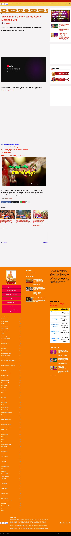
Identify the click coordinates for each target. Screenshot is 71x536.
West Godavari (11, 493)
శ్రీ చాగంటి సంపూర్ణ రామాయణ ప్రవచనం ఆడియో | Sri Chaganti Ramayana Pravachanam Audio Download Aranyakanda (23, 222)
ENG (20, 10)
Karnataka (11, 387)
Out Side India (11, 422)
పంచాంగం (33, 10)
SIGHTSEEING (11, 451)
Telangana (11, 481)
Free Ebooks (11, 367)
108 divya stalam (11, 321)
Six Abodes (11, 461)
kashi (11, 510)
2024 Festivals (11, 328)
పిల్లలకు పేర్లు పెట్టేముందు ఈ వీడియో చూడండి (14, 149)
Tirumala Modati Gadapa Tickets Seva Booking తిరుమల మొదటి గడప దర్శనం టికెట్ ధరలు (39, 299)
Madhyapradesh (11, 404)
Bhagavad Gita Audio (11, 353)
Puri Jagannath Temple (11, 444)
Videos (11, 486)
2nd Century (11, 336)
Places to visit (11, 429)
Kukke (11, 395)
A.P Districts (11, 340)
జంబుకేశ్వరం (55, 319)
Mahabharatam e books (11, 412)
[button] (66, 4)
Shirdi (11, 454)
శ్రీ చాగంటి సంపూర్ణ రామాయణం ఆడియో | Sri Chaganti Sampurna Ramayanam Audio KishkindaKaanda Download (7, 222)
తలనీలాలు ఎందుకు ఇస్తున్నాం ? (10, 146)
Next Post (45, 242)
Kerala (11, 392)
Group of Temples (11, 375)
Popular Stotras (11, 434)
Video (10, 198)
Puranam (11, 441)
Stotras (43, 4)
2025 (11, 333)
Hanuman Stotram (11, 380)
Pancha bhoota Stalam (11, 424)
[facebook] (66, 1)
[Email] (26, 202)
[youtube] (70, 1)
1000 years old (11, 318)
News (11, 414)
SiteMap (69, 533)
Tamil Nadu (11, 478)
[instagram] (70, 523)
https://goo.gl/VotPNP (7, 90)
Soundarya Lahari (11, 463)
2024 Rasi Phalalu (11, 331)
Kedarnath (11, 390)
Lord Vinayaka (11, 399)
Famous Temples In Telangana (11, 365)
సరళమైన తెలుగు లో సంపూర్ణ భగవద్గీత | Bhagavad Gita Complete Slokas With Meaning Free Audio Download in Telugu (64, 36)
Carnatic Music (11, 358)
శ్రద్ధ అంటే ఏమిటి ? (6, 152)
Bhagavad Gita (11, 350)
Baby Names (11, 348)
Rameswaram (11, 449)
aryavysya (11, 503)
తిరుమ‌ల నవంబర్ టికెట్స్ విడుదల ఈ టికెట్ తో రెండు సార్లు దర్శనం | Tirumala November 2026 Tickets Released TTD (39, 282)
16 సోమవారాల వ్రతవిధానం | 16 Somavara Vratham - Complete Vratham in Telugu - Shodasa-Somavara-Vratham (64, 27)
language (35, 4)
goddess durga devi (11, 508)
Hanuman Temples (11, 382)
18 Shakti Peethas (11, 323)
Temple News (11, 483)
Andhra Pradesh (11, 343)
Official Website (11, 417)
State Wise (11, 471)
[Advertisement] (23, 41)
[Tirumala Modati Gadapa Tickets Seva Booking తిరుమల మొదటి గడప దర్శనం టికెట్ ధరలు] (29, 299)
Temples (17, 4)
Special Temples (11, 466)
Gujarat (11, 377)
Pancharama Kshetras (11, 427)
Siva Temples (11, 458)
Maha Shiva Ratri (11, 409)
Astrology (11, 345)
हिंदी (26, 10)
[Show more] (29, 202)
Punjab (11, 439)
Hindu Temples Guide (12, 533)
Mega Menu (26, 4)
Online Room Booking (11, 419)
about (11, 495)
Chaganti (7, 13)
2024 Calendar (11, 326)
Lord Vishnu (11, 402)
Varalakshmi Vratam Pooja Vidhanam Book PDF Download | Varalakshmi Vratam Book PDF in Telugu (63, 353)
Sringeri (11, 468)
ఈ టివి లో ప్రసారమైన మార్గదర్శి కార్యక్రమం (13, 155)
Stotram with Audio (11, 473)
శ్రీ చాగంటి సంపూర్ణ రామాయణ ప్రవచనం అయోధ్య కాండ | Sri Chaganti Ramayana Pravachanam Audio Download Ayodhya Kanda (40, 223)
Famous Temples (11, 363)
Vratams (11, 490)
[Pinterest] (23, 202)
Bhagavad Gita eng (11, 355)
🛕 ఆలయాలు (12, 10)
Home (1, 0)
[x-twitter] (68, 1)
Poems (11, 431)
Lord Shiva (11, 397)
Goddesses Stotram (11, 372)
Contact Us (10, 0)
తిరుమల (41, 10)
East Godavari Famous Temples (11, 360)
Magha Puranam (11, 407)
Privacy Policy (11, 436)
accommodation (11, 498)
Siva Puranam (11, 456)
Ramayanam (11, 446)
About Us (5, 0)
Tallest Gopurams (11, 476)
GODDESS (11, 370)
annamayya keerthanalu (11, 500)
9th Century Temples (11, 338)
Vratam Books (11, 488)
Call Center (50, 4)
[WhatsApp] (21, 202)
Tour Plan (59, 4)
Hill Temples (11, 385)
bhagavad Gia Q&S (11, 505)
